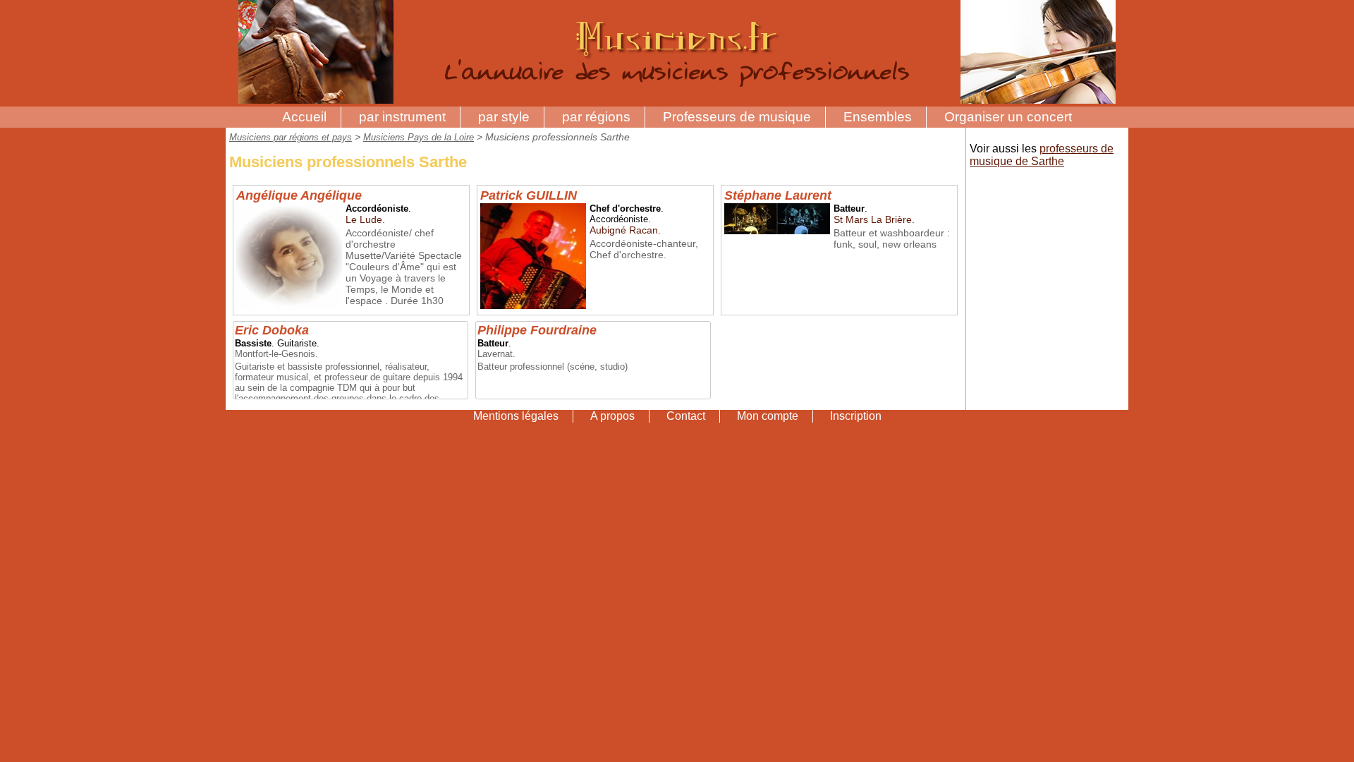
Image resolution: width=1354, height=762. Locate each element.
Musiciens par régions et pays (290, 137)
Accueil (304, 116)
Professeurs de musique (737, 116)
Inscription (856, 416)
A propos (612, 416)
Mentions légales (516, 416)
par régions (596, 116)
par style (504, 116)
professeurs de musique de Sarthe (1042, 155)
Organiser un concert (1008, 116)
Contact (685, 416)
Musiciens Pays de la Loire (418, 137)
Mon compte (767, 416)
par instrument (402, 116)
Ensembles (877, 116)
